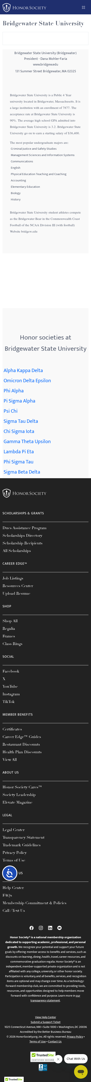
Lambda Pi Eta (19, 452)
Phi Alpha (14, 391)
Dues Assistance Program (25, 528)
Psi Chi (11, 411)
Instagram (11, 694)
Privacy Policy (15, 852)
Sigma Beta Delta (22, 472)
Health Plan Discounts (22, 752)
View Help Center (45, 1017)
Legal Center (14, 829)
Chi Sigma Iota (19, 431)
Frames (9, 636)
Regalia (9, 628)
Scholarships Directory (22, 535)
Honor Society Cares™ (22, 787)
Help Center (13, 887)
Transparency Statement (23, 837)
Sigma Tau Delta (21, 421)
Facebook (11, 671)
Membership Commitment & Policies (34, 903)
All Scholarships (17, 550)
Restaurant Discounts (21, 744)
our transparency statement (55, 998)
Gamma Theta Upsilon (27, 441)
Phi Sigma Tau (18, 462)
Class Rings (12, 643)
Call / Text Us (14, 910)
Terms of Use (14, 860)
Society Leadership (19, 794)
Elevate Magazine (17, 802)
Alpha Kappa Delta (23, 370)
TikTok (9, 701)
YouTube (10, 686)
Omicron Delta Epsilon (27, 381)
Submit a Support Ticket (46, 1022)
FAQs (7, 895)
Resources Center (18, 585)
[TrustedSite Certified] (43, 1057)
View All (10, 759)
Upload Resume (16, 593)
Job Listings (13, 578)
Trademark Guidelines (22, 845)
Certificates (12, 729)
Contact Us (55, 1041)
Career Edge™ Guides (22, 736)
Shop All (10, 621)
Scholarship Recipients (23, 543)
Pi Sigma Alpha (19, 401)
